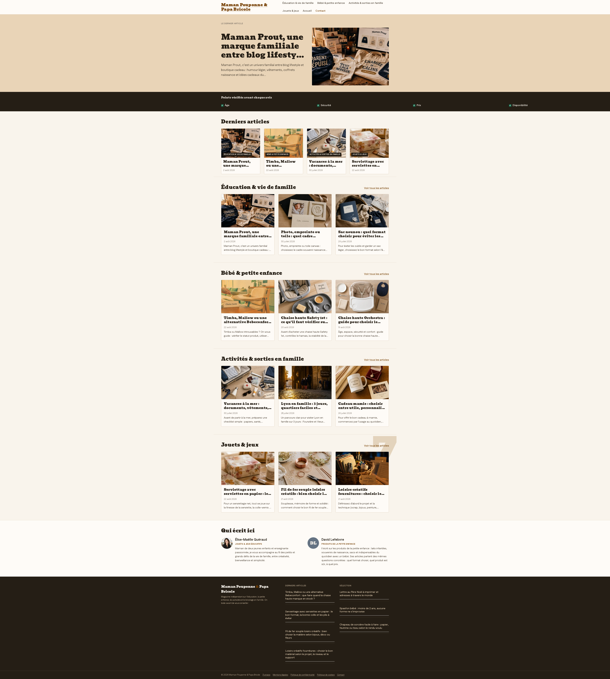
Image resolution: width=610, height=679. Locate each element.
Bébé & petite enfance (331, 3)
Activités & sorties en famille (366, 3)
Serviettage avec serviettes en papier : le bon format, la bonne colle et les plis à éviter (309, 615)
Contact (320, 11)
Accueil (307, 11)
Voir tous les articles (376, 188)
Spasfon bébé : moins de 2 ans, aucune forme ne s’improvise (362, 610)
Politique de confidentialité (303, 674)
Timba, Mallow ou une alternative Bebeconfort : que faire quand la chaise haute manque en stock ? (308, 595)
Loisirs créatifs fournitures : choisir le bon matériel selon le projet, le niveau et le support (309, 654)
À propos (266, 674)
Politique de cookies (326, 674)
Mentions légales (280, 674)
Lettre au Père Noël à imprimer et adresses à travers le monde (359, 593)
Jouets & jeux (290, 11)
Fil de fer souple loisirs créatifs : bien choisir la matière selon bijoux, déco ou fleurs (307, 635)
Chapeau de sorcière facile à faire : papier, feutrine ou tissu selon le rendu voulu (364, 626)
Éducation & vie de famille (298, 3)
